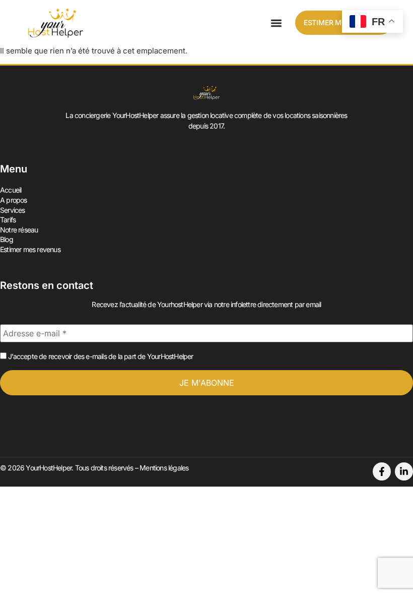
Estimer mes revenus (30, 249)
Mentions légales (164, 467)
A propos (13, 200)
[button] (276, 23)
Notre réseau (19, 229)
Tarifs (8, 219)
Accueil (10, 190)
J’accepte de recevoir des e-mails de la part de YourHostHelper (100, 356)
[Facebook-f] (382, 471)
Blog (6, 239)
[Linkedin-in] (404, 471)
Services (12, 210)
